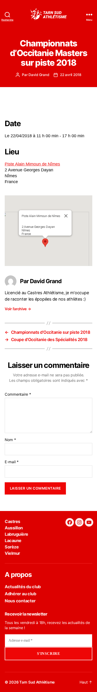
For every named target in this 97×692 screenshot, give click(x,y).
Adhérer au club (20, 593)
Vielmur (12, 553)
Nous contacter (20, 600)
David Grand (38, 74)
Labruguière (16, 534)
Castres (12, 521)
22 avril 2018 (70, 74)
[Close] (66, 215)
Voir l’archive (18, 308)
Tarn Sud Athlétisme (37, 682)
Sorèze (12, 546)
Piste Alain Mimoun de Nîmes (32, 164)
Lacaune (13, 540)
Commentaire (18, 394)
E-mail (12, 462)
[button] (45, 242)
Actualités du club (23, 586)
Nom (10, 440)
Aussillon (14, 527)
